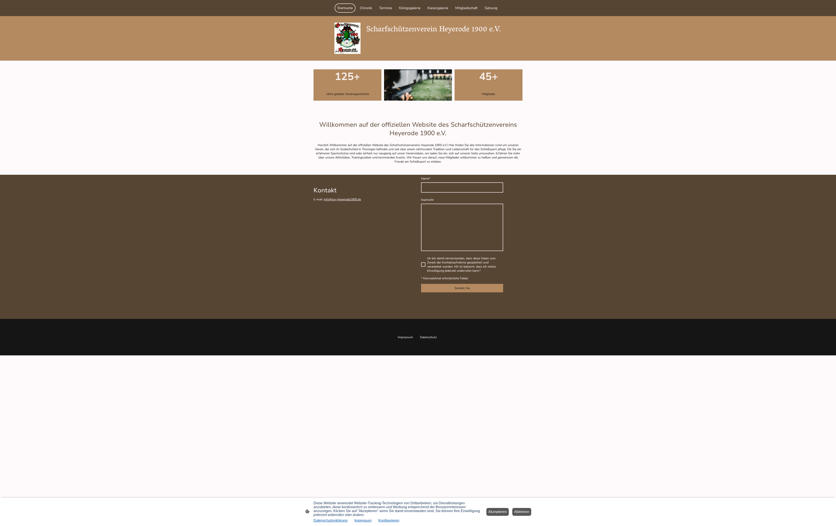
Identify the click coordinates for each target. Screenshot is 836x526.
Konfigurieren (388, 520)
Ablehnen (521, 512)
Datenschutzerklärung (330, 520)
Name (425, 178)
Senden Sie (462, 288)
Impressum (362, 520)
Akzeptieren (497, 512)
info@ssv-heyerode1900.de (342, 199)
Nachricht (427, 200)
